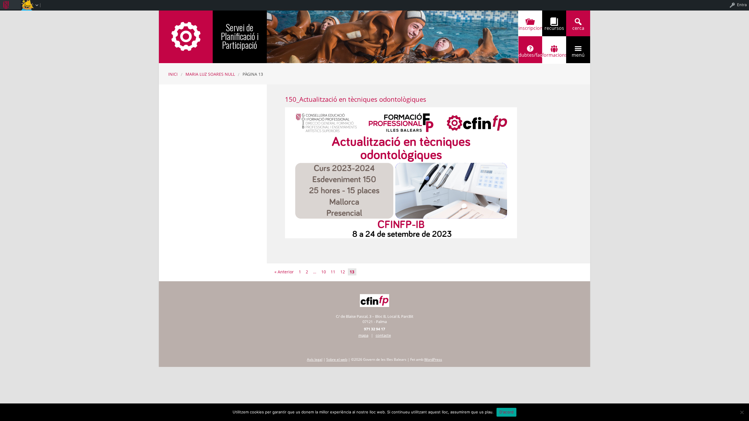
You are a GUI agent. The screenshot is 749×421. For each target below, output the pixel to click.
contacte (383, 335)
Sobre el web (336, 359)
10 (323, 272)
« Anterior (284, 272)
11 (333, 272)
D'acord (506, 412)
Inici (173, 74)
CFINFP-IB (185, 36)
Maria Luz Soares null (210, 74)
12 (342, 272)
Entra (742, 4)
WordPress (433, 359)
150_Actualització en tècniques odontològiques (355, 99)
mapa (363, 335)
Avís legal (314, 359)
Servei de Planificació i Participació (240, 36)
